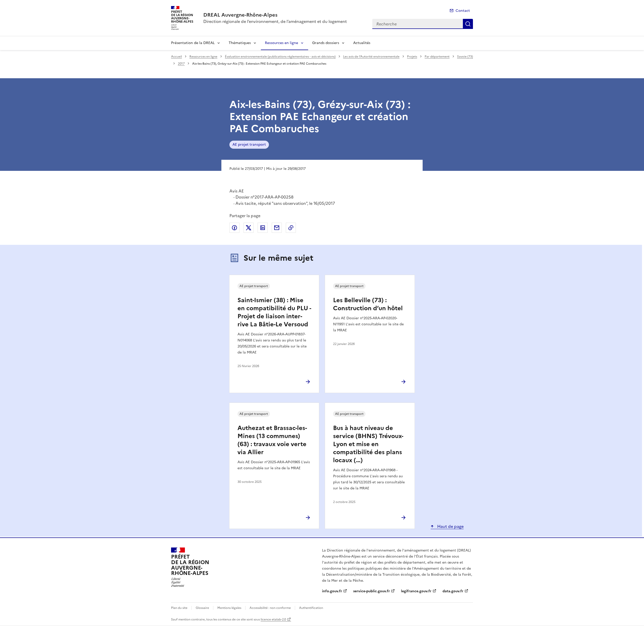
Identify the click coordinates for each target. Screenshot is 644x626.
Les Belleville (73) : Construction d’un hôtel (368, 304)
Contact (463, 10)
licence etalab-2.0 (273, 619)
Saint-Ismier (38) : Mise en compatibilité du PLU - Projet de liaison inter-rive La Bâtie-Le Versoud (274, 312)
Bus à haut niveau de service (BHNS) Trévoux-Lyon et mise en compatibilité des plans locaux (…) (368, 444)
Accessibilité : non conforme (270, 608)
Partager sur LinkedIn (263, 228)
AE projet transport (249, 144)
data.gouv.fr (452, 591)
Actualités (361, 43)
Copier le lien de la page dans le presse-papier (291, 228)
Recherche (468, 24)
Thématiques (240, 43)
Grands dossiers (325, 43)
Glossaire (202, 608)
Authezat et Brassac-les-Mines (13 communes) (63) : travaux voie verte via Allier (272, 440)
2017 (181, 63)
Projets (412, 56)
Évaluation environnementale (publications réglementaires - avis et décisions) (280, 56)
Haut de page (450, 526)
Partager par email (277, 228)
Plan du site (179, 608)
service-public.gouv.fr (371, 591)
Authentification (311, 608)
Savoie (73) (465, 56)
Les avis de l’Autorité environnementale (371, 56)
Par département (437, 56)
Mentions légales (229, 608)
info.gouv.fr (332, 591)
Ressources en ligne (281, 43)
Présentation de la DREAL (193, 43)
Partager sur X (249, 228)
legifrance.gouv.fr (416, 591)
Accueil (176, 56)
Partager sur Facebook (234, 228)
